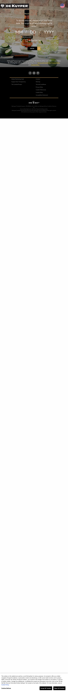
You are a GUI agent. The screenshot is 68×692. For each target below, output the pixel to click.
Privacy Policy (55, 63)
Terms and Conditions (44, 63)
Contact (38, 79)
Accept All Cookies (46, 688)
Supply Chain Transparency (18, 81)
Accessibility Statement (42, 95)
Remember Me (35, 40)
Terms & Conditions (41, 84)
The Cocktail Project (16, 84)
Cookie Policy (35, 65)
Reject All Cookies (59, 688)
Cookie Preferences (41, 90)
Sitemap (38, 81)
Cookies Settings (6, 688)
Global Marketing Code (17, 79)
